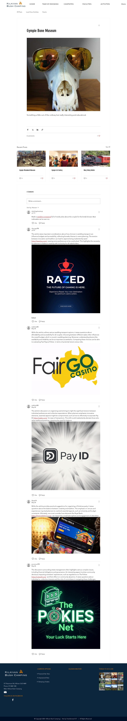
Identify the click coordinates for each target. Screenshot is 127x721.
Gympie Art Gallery (57, 170)
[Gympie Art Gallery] (63, 159)
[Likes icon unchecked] (33, 223)
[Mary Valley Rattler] (95, 159)
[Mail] (5, 692)
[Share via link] (42, 130)
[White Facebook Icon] (12, 699)
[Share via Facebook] (28, 130)
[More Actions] (99, 212)
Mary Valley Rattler (89, 170)
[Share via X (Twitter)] (33, 130)
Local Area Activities (32, 12)
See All (108, 147)
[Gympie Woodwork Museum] (31, 159)
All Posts (19, 12)
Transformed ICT (72, 719)
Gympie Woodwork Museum (27, 170)
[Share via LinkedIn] (37, 130)
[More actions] (99, 25)
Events (45, 12)
